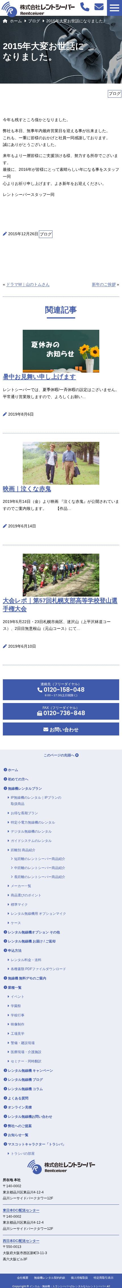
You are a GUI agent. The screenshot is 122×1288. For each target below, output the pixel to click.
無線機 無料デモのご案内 (27, 978)
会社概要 (22, 1277)
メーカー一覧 (21, 886)
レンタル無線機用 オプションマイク (38, 914)
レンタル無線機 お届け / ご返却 (32, 941)
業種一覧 (15, 988)
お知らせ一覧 (18, 1135)
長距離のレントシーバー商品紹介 (39, 877)
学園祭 (16, 1006)
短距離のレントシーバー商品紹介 (39, 859)
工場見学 (17, 1034)
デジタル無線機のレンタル (31, 831)
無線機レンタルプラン (25, 789)
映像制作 (17, 1024)
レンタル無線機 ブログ (25, 1080)
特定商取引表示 (103, 1277)
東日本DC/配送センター (21, 1210)
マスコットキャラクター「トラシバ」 (37, 1144)
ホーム (16, 21)
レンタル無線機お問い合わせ (30, 1117)
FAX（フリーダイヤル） (63, 711)
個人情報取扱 (79, 1277)
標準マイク (19, 905)
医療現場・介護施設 (26, 1052)
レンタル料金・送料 (26, 960)
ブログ (34, 21)
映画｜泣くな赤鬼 (27, 488)
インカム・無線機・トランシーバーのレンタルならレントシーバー (68, 1286)
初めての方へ (18, 779)
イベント (17, 997)
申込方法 (15, 951)
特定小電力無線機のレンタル (33, 822)
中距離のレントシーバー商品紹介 (39, 868)
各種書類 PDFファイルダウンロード (38, 969)
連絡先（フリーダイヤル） (63, 689)
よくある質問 (18, 1098)
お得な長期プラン (24, 813)
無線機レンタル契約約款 (49, 1277)
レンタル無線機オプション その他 (34, 932)
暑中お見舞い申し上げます (39, 376)
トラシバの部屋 (23, 1154)
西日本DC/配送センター (21, 1241)
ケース (16, 923)
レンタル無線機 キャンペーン (30, 1071)
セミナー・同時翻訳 (26, 1061)
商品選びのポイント (26, 895)
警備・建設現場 (23, 1043)
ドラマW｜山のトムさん (28, 284)
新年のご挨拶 (104, 284)
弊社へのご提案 (20, 1126)
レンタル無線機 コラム (25, 1089)
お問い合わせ (63, 729)
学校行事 (17, 1015)
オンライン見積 (20, 1107)
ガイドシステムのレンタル (31, 841)
